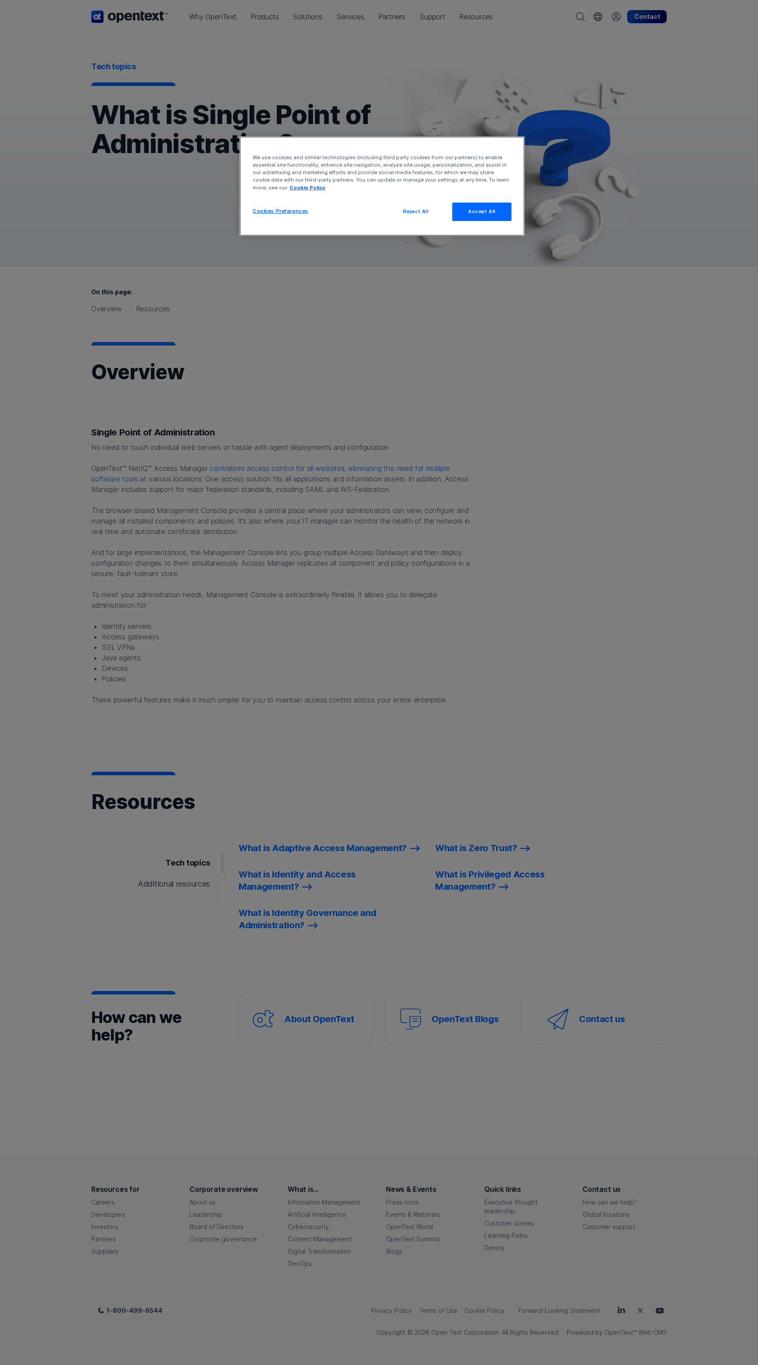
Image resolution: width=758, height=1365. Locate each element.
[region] (382, 185)
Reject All (416, 211)
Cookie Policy (307, 188)
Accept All (482, 211)
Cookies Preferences (280, 211)
